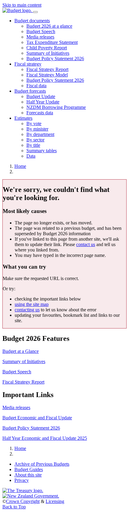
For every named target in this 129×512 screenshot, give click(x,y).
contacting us (27, 309)
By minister (37, 128)
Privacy (21, 480)
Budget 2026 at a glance (49, 26)
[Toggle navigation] (35, 12)
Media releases (40, 36)
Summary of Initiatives (47, 53)
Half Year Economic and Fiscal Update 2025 (44, 438)
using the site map (32, 304)
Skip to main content (21, 5)
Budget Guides (28, 469)
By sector (35, 139)
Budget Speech (40, 31)
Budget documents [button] (32, 20)
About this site (28, 474)
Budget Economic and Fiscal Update (37, 417)
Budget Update (40, 96)
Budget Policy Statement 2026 (55, 58)
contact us (85, 244)
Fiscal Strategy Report (47, 69)
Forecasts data (39, 112)
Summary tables (41, 150)
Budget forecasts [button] (30, 91)
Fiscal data (36, 85)
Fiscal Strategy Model (47, 74)
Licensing (55, 501)
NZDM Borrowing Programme (56, 107)
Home (20, 166)
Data (30, 156)
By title (33, 145)
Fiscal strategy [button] (27, 63)
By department (40, 134)
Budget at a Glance (20, 351)
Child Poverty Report (46, 47)
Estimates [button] (23, 118)
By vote (33, 123)
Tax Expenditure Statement (52, 42)
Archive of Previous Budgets (41, 464)
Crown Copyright (23, 501)
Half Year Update (42, 101)
